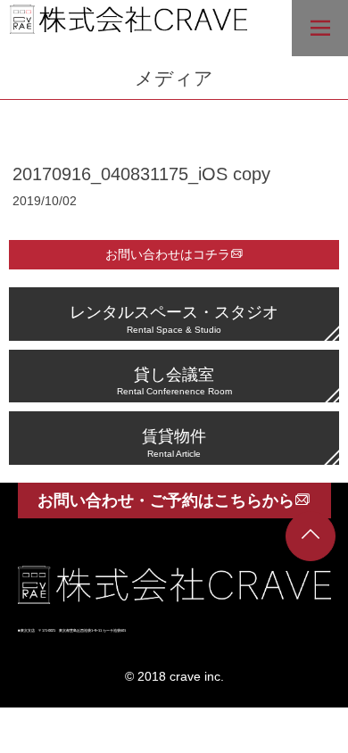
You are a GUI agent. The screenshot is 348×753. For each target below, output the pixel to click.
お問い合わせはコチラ (167, 254)
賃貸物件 (174, 442)
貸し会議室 (174, 380)
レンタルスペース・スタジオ (174, 318)
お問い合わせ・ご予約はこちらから (165, 500)
